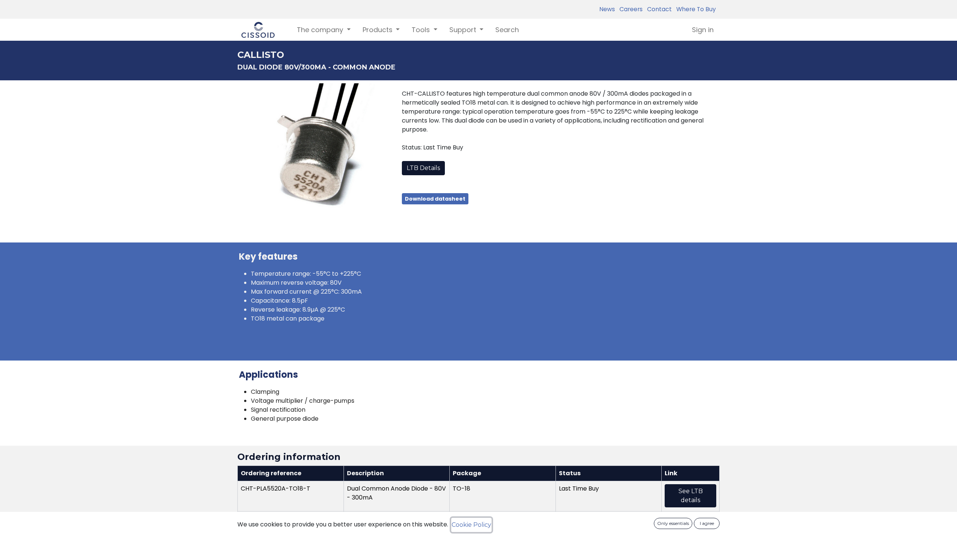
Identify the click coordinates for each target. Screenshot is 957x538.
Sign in (703, 29)
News (607, 9)
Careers (629, 9)
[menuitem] (507, 30)
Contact (658, 9)
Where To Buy (694, 9)
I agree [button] (707, 523)
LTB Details (423, 167)
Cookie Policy (471, 524)
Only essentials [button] (673, 523)
